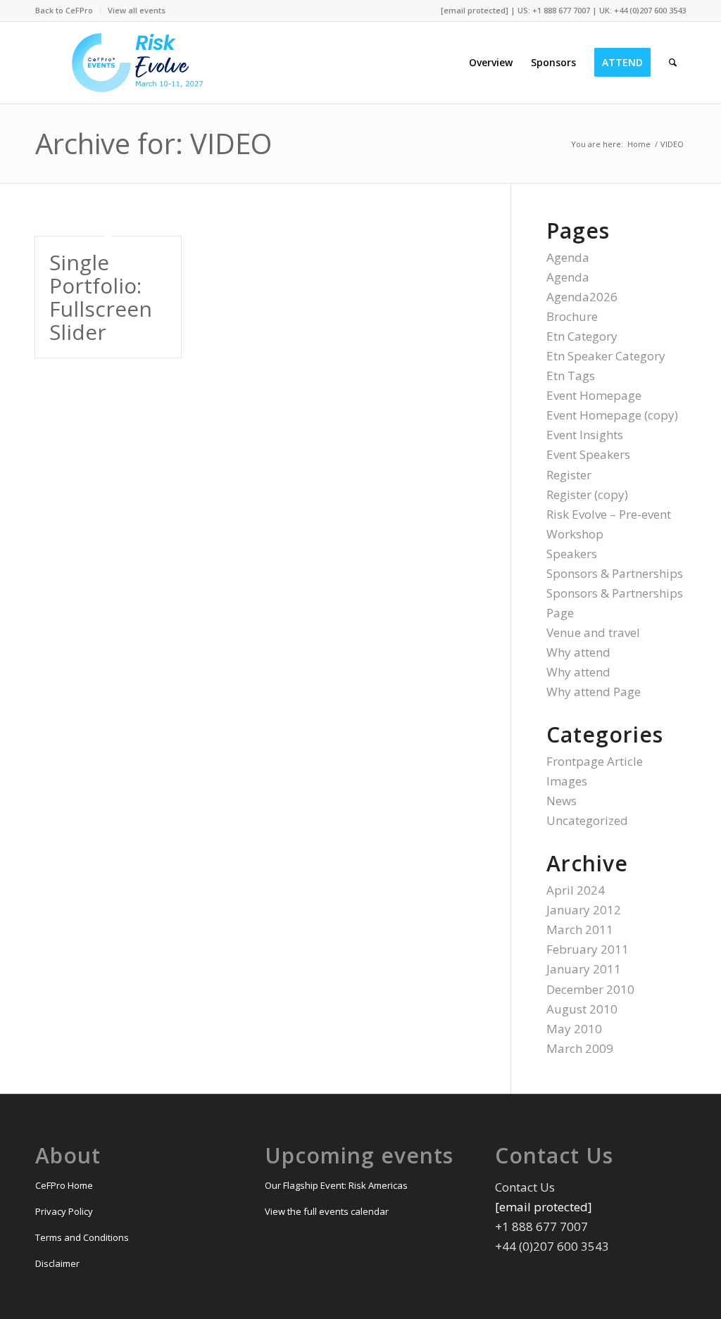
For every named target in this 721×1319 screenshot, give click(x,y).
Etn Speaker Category (605, 356)
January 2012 (583, 910)
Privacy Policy (64, 1211)
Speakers (571, 553)
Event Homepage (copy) (612, 415)
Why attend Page (593, 691)
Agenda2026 (581, 297)
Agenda (567, 257)
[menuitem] (68, 10)
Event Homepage (593, 395)
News (561, 801)
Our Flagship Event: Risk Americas (336, 1185)
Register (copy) (587, 494)
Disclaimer (57, 1263)
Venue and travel (593, 632)
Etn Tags (570, 375)
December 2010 (590, 989)
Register (568, 475)
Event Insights (584, 435)
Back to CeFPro (64, 10)
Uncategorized (587, 820)
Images (566, 781)
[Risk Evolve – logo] (137, 62)
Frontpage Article (594, 761)
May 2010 (574, 1029)
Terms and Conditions (82, 1237)
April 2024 (575, 890)
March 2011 (579, 929)
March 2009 (579, 1048)
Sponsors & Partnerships (614, 573)
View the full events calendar (327, 1211)
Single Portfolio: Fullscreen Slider (100, 297)
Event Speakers (588, 454)
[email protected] (474, 10)
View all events (136, 10)
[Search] (673, 62)
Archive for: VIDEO (153, 143)
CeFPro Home (64, 1185)
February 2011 (587, 949)
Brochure (572, 316)
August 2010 (581, 1009)
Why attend (578, 652)
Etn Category (581, 336)
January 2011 (583, 969)
